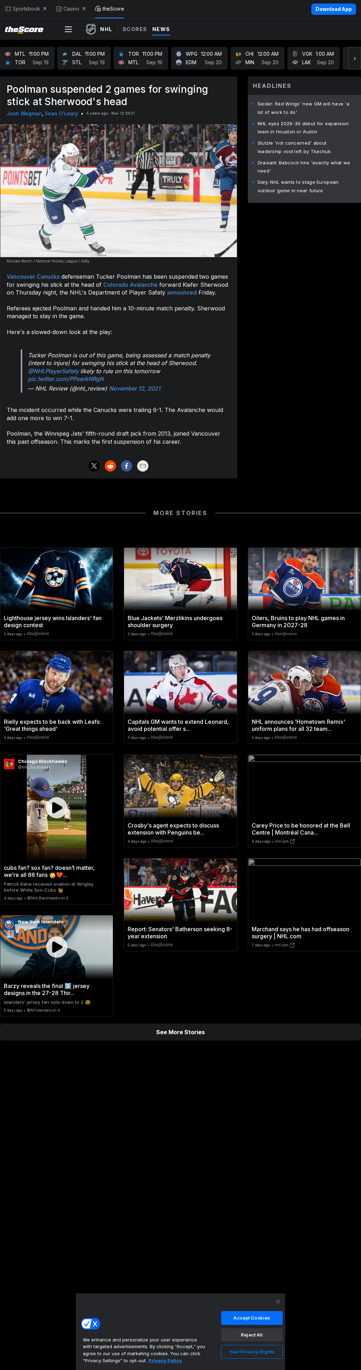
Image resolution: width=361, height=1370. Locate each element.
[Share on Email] (142, 466)
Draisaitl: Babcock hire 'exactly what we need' (304, 167)
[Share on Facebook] (126, 466)
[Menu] (68, 29)
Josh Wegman (24, 113)
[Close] (278, 1301)
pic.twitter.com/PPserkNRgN (66, 378)
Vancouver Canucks (33, 276)
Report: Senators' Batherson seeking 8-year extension (180, 933)
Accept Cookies (251, 1318)
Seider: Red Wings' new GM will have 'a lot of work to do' (303, 108)
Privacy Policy (165, 1360)
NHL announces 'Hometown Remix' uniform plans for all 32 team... (298, 725)
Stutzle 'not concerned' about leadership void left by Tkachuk (294, 147)
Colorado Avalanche (130, 284)
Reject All (252, 1335)
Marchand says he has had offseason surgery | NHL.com (300, 933)
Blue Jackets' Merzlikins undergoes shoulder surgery (175, 621)
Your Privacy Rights (252, 1351)
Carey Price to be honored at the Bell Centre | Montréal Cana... (301, 829)
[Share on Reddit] (110, 466)
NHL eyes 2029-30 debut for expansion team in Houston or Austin (303, 128)
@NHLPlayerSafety (53, 371)
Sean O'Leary (61, 113)
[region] (180, 1331)
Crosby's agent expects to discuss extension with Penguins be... (173, 829)
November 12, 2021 (134, 388)
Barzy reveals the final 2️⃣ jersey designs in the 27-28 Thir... (47, 989)
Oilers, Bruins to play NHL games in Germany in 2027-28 (298, 621)
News (161, 29)
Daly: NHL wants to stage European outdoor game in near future (298, 186)
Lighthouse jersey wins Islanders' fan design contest (53, 621)
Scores (135, 29)
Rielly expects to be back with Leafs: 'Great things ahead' (52, 725)
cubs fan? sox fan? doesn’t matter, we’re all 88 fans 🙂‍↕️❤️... (49, 871)
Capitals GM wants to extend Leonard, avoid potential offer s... (178, 725)
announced (182, 292)
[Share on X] (94, 466)
